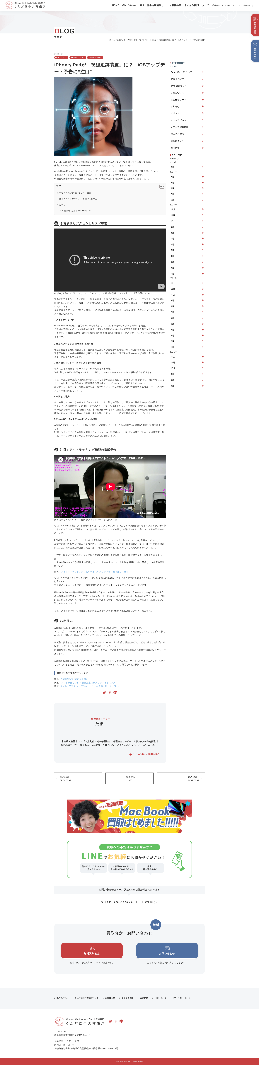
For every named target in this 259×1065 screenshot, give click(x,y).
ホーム (112, 40)
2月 (172, 194)
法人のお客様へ (178, 134)
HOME (115, 5)
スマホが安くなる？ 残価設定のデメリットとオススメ (88, 682)
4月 (172, 182)
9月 (172, 227)
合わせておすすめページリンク (78, 210)
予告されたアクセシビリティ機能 (75, 193)
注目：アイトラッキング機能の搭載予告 (78, 198)
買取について (177, 141)
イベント (175, 113)
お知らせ (121, 40)
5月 (172, 176)
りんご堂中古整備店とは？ (87, 998)
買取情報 (175, 148)
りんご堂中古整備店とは (153, 5)
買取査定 (144, 998)
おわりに (63, 204)
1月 (172, 200)
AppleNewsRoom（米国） (74, 679)
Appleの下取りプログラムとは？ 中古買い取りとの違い (90, 686)
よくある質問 (191, 5)
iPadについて (61, 57)
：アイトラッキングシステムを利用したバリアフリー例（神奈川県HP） (95, 572)
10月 (173, 221)
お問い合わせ (160, 998)
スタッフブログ (95, 57)
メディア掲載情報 (180, 127)
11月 (173, 215)
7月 (172, 238)
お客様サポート (178, 99)
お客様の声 (175, 5)
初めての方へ (129, 5)
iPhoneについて (134, 40)
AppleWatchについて (181, 72)
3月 (172, 188)
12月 (173, 209)
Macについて (177, 93)
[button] (160, 187)
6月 (172, 244)
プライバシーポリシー (182, 998)
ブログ (205, 5)
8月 (172, 167)
